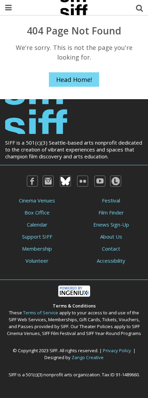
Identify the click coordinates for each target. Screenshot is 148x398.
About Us (111, 236)
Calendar (37, 224)
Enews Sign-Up (111, 224)
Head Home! (74, 79)
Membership (37, 248)
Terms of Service (40, 313)
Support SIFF (37, 236)
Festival (111, 200)
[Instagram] (48, 181)
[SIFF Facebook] (32, 181)
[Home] (36, 116)
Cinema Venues (37, 200)
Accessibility (111, 260)
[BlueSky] (65, 181)
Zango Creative (88, 357)
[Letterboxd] (115, 181)
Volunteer (37, 260)
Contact (111, 248)
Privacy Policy (117, 350)
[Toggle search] (139, 7)
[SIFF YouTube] (99, 181)
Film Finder (111, 212)
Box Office (37, 212)
